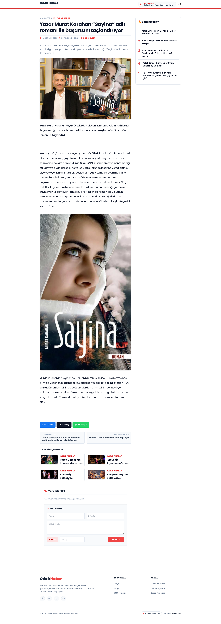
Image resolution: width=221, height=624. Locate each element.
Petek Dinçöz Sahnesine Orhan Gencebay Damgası (158, 64)
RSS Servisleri (119, 593)
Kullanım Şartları (158, 588)
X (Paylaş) (64, 425)
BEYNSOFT (176, 613)
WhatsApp (82, 425)
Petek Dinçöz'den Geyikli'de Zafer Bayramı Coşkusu (158, 32)
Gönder (116, 539)
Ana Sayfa (45, 18)
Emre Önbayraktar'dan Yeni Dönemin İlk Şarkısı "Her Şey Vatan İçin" (159, 75)
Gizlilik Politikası (158, 583)
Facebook (48, 425)
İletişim (117, 588)
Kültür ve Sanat (61, 18)
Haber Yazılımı (152, 614)
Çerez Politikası (158, 593)
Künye (116, 583)
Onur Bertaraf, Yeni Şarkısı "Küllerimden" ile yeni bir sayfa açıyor (157, 53)
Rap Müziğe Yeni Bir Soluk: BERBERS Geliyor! (159, 42)
